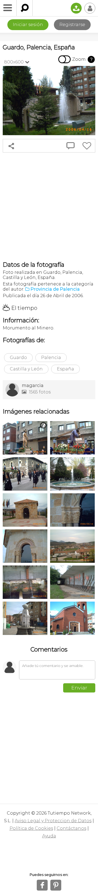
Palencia (51, 357)
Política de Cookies (31, 828)
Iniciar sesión (28, 24)
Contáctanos (71, 828)
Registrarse (72, 24)
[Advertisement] (49, 207)
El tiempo (20, 308)
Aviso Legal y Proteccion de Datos (53, 820)
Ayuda (49, 835)
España (65, 368)
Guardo (18, 357)
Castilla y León (26, 368)
